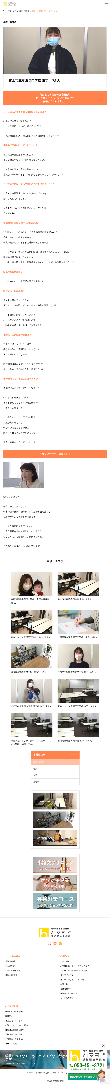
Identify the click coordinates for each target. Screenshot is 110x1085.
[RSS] (60, 943)
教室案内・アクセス (13, 1021)
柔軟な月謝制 (11, 975)
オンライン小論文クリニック (72, 980)
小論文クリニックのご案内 (16, 1025)
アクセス (30, 1073)
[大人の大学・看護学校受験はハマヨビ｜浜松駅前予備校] (9, 4)
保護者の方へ (66, 989)
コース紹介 (65, 961)
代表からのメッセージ (14, 1011)
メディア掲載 (11, 1043)
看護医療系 (10, 961)
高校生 (36, 782)
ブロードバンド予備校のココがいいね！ (77, 970)
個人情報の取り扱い (43, 1073)
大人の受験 (10, 966)
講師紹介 (9, 1016)
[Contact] (55, 943)
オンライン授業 (67, 975)
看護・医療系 (9, 22)
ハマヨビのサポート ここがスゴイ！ (75, 966)
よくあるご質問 (67, 998)
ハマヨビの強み (12, 956)
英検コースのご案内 (13, 1034)
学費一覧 (64, 984)
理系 (35, 769)
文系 (35, 775)
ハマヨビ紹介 (11, 1006)
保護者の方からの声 (68, 993)
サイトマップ (58, 1073)
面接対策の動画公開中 (14, 1030)
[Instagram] (49, 943)
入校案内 (64, 956)
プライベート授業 (12, 970)
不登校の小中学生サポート (16, 1039)
